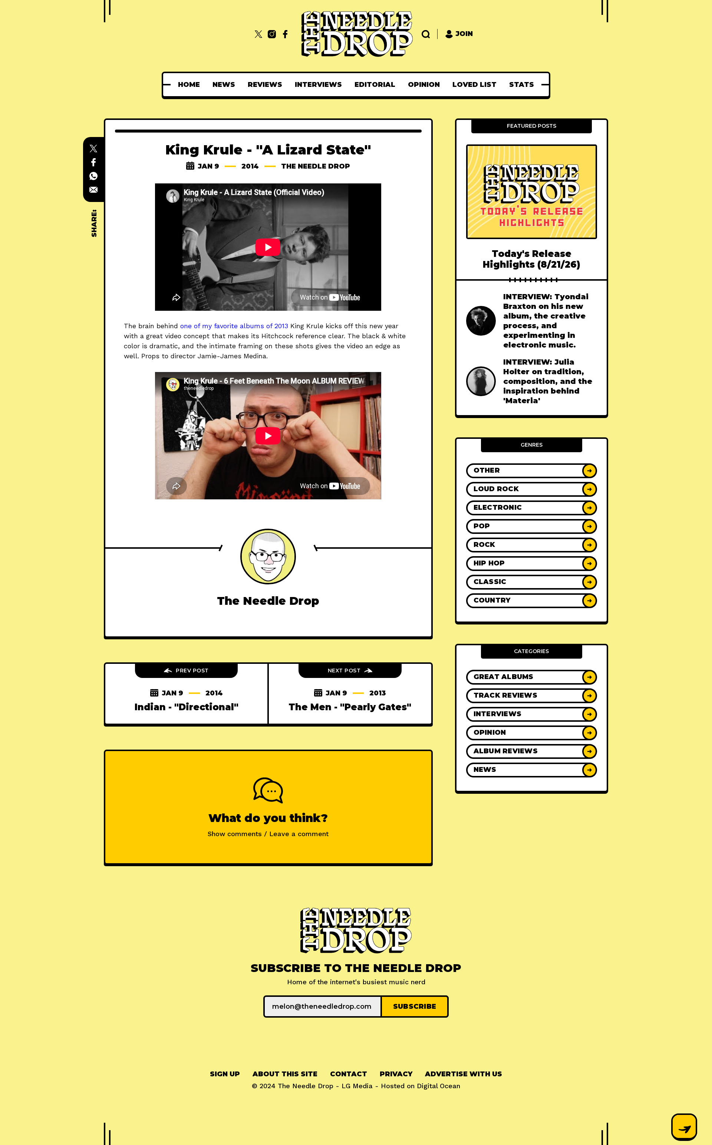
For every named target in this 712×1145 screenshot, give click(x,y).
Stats (521, 85)
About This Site (285, 1074)
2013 (377, 693)
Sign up (225, 1074)
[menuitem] (189, 84)
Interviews (318, 85)
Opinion (424, 85)
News (223, 85)
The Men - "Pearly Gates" (350, 707)
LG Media (357, 1086)
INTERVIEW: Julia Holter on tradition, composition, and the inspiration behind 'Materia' (547, 381)
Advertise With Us (463, 1074)
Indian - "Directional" (186, 707)
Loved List (474, 85)
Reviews (265, 85)
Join (464, 34)
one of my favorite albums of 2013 (234, 326)
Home (189, 85)
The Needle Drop (315, 166)
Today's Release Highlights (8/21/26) (531, 259)
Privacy (396, 1074)
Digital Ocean (438, 1086)
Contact (348, 1074)
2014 (250, 166)
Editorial (375, 85)
